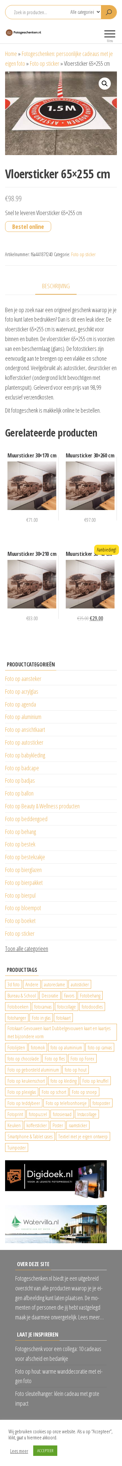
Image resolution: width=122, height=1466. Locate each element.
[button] (105, 84)
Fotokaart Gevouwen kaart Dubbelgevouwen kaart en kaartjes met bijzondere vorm (58, 1032)
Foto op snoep (84, 1091)
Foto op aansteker (23, 679)
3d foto (13, 984)
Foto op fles (55, 1058)
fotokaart (63, 1017)
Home (11, 54)
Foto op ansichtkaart (25, 729)
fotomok (38, 1047)
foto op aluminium (66, 1047)
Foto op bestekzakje (25, 857)
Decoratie (50, 995)
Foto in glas (41, 1017)
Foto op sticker (44, 63)
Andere (31, 984)
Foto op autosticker (24, 742)
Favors (69, 995)
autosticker (80, 984)
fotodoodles (92, 1006)
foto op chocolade (23, 1058)
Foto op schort (54, 1091)
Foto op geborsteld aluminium (33, 1069)
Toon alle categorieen (26, 949)
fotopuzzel (38, 1114)
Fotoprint (15, 1114)
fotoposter (101, 1103)
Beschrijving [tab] (56, 286)
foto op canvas (100, 1047)
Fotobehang (90, 995)
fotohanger (16, 1017)
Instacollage (87, 1114)
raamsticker (78, 1125)
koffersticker (36, 1125)
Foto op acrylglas (21, 691)
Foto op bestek (20, 844)
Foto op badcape (22, 768)
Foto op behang (20, 832)
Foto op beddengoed (26, 819)
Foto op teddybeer (23, 1103)
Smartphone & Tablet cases (30, 1136)
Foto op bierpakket (24, 882)
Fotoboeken (17, 1006)
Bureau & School (21, 995)
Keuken (14, 1125)
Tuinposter (16, 1147)
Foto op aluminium (23, 717)
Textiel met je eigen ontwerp (83, 1136)
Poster (58, 1125)
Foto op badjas (20, 780)
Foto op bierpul (20, 895)
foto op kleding (63, 1080)
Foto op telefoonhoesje (66, 1103)
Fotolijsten (16, 1047)
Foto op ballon (19, 793)
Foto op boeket (20, 921)
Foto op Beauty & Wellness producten (42, 806)
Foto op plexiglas (21, 1091)
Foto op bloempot (23, 908)
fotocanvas (43, 1006)
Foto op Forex (82, 1058)
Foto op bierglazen (23, 870)
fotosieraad (62, 1114)
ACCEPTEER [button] (45, 1450)
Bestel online (28, 226)
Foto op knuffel (95, 1080)
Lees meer (19, 1451)
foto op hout (75, 1069)
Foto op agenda (20, 704)
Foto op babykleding (25, 755)
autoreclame (54, 984)
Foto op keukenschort (26, 1080)
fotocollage (66, 1006)
